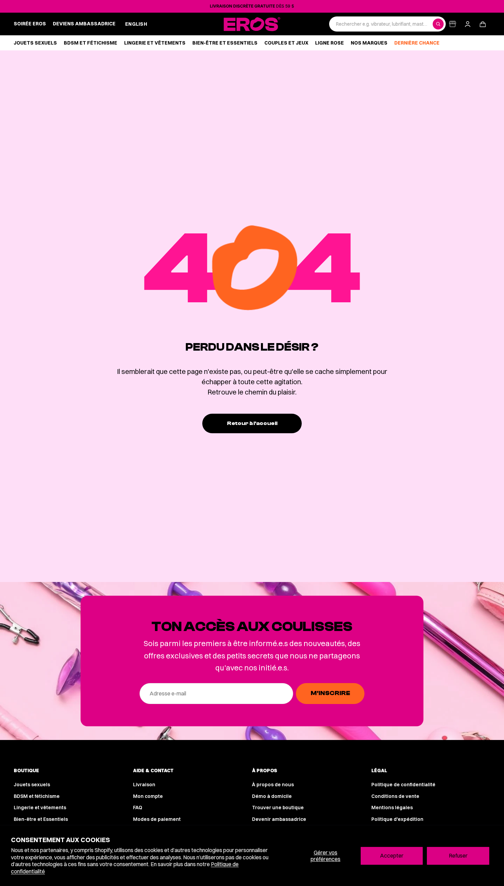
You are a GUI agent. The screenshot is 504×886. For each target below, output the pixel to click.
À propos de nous (273, 784)
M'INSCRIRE (330, 693)
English (136, 24)
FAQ (137, 807)
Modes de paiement (157, 819)
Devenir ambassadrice (279, 819)
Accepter (392, 855)
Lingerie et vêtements (40, 807)
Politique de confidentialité (403, 784)
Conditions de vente (395, 796)
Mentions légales (392, 807)
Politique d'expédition (397, 819)
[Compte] (467, 24)
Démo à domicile (272, 796)
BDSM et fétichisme (37, 796)
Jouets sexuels (32, 784)
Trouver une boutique (278, 807)
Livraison (144, 784)
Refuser (458, 855)
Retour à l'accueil (252, 423)
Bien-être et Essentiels (41, 819)
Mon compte (148, 796)
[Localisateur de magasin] (452, 24)
